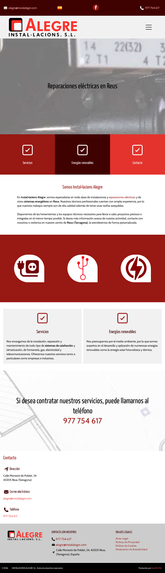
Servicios (27, 163)
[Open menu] (149, 27)
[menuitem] (123, 539)
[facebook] (96, 7)
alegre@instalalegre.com (22, 8)
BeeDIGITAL (157, 568)
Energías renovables (82, 163)
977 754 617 (152, 8)
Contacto (137, 163)
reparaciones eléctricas (122, 197)
